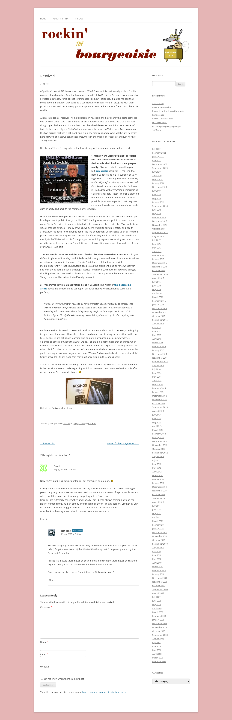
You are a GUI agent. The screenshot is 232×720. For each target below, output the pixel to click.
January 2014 (158, 392)
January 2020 (158, 183)
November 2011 (159, 490)
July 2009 (156, 597)
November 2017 (159, 224)
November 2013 (159, 399)
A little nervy (158, 103)
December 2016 (159, 262)
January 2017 (158, 259)
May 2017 (156, 247)
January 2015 (158, 350)
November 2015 (159, 312)
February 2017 (159, 255)
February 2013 (159, 433)
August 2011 (158, 502)
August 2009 (158, 593)
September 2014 (160, 361)
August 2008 (158, 638)
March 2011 (157, 521)
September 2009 (160, 589)
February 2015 (159, 346)
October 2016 (158, 270)
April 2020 (156, 175)
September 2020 (160, 168)
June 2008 (156, 646)
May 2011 (156, 513)
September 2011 (160, 498)
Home (43, 18)
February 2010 (159, 570)
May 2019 (156, 198)
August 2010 (158, 547)
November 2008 (159, 627)
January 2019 (158, 202)
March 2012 (157, 475)
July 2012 (156, 460)
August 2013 (158, 411)
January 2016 (158, 304)
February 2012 (159, 479)
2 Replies (44, 83)
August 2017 (158, 236)
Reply (42, 519)
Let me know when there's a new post (63, 678)
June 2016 (156, 285)
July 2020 (156, 171)
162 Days (156, 130)
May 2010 (156, 559)
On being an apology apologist (166, 126)
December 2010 (159, 532)
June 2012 (156, 464)
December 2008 (159, 623)
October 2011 (158, 494)
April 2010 (156, 562)
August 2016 (158, 278)
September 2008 (160, 634)
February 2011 (159, 524)
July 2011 (156, 505)
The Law (79, 18)
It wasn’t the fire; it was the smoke (168, 111)
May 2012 (156, 467)
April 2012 (156, 471)
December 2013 (159, 395)
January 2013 (158, 437)
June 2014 (156, 373)
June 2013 (156, 418)
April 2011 (156, 517)
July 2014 (156, 369)
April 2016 (156, 293)
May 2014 (156, 376)
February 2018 (159, 217)
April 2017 (156, 251)
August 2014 (158, 365)
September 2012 (160, 452)
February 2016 (159, 300)
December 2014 (159, 354)
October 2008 (158, 631)
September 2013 (160, 407)
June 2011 (156, 509)
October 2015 (158, 316)
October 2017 (158, 228)
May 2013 (156, 422)
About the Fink (60, 18)
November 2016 (159, 266)
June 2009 (156, 600)
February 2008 (159, 661)
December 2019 (159, 187)
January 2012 (158, 483)
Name (44, 642)
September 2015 (160, 319)
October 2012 (158, 448)
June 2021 (156, 160)
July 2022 (156, 149)
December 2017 (159, 221)
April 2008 (156, 653)
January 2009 (158, 619)
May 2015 (156, 335)
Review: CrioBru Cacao (162, 118)
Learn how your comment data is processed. (105, 692)
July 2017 (156, 240)
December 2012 (159, 441)
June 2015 (156, 331)
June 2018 (156, 209)
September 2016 (160, 274)
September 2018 (160, 206)
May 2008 (156, 650)
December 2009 (159, 578)
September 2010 (160, 543)
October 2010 (158, 540)
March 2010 (157, 566)
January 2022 (158, 156)
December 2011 (159, 486)
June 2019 (156, 194)
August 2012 (158, 456)
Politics (66, 423)
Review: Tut (47, 443)
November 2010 (159, 536)
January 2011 (158, 528)
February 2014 (159, 388)
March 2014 (157, 384)
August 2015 (158, 323)
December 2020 (159, 164)
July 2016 (156, 281)
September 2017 (160, 232)
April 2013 (156, 426)
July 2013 (156, 414)
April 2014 (156, 380)
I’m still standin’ (159, 122)
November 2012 (159, 445)
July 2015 (156, 327)
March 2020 (157, 179)
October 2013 (158, 403)
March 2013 (157, 429)
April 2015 (156, 338)
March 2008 (157, 657)
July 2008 (156, 642)
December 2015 (159, 308)
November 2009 (159, 581)
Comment (46, 606)
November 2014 (159, 357)
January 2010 (158, 574)
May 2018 (156, 213)
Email (44, 654)
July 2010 (156, 551)
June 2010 (156, 555)
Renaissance (158, 114)
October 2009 (158, 585)
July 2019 (156, 190)
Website (44, 666)
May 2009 (156, 604)
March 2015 (157, 342)
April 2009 (156, 608)
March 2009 (157, 612)
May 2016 (156, 289)
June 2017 (156, 243)
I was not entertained (162, 107)
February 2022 (159, 152)
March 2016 (157, 297)
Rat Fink (92, 423)
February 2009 (159, 615)
